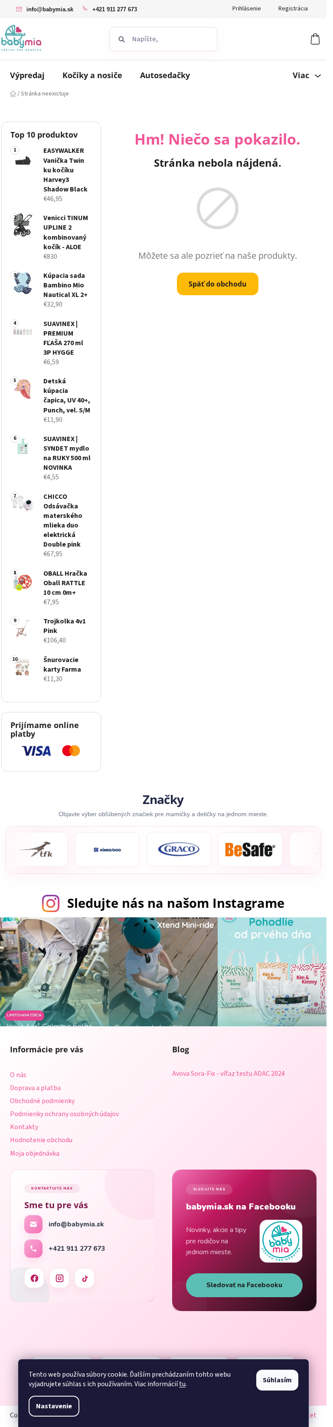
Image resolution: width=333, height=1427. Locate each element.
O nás (18, 1075)
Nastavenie (54, 1406)
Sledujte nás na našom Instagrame (175, 902)
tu (182, 1384)
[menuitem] (27, 75)
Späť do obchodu (218, 284)
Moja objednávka (34, 1153)
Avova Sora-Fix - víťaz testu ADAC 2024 (228, 1074)
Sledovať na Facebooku (244, 1285)
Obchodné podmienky (42, 1101)
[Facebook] (34, 1278)
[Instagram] (59, 1278)
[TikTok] (85, 1278)
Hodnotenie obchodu (41, 1140)
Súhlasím (277, 1380)
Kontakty (24, 1127)
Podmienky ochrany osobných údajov (64, 1114)
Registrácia (293, 8)
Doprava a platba (35, 1088)
